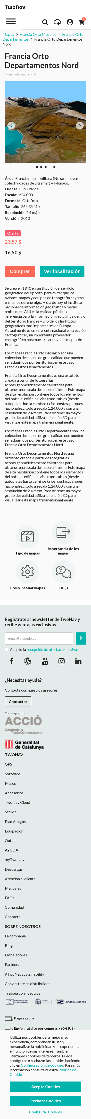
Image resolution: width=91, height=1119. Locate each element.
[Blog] (27, 661)
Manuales (13, 888)
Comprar (20, 271)
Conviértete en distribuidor (27, 983)
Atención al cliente (20, 878)
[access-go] (57, 23)
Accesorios (14, 792)
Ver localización (62, 271)
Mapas (8, 34)
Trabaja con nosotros (22, 993)
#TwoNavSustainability (24, 974)
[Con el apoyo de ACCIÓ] (24, 732)
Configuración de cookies (42, 1065)
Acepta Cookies (45, 1086)
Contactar (18, 701)
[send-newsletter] (81, 638)
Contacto (13, 916)
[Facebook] (11, 661)
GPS (8, 764)
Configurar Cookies (45, 1112)
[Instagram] (61, 661)
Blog (9, 945)
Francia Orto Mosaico (38, 34)
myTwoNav (15, 859)
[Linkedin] (78, 661)
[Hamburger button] (10, 21)
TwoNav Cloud (17, 802)
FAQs (9, 897)
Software (12, 773)
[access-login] (69, 23)
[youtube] (45, 661)
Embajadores (16, 955)
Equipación (14, 831)
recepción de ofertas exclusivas (53, 649)
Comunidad (14, 907)
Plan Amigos (15, 821)
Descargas (14, 869)
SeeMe (11, 811)
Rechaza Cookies (45, 1100)
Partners (12, 964)
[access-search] (45, 23)
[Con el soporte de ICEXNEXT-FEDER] (45, 1001)
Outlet (10, 840)
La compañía (15, 936)
